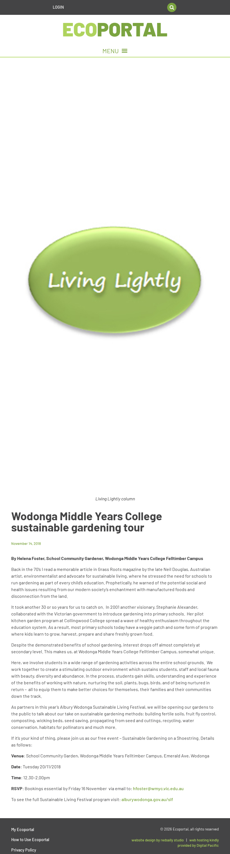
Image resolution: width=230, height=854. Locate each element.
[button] (171, 7)
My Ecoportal (22, 829)
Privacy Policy (23, 850)
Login (58, 7)
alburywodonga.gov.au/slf (147, 799)
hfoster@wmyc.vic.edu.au (158, 788)
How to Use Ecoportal (30, 839)
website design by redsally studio (158, 840)
